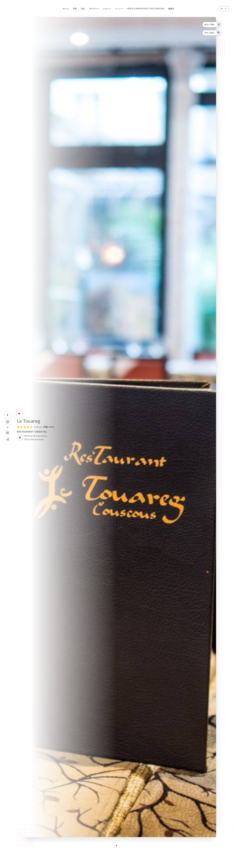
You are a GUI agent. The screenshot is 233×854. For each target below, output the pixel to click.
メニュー (119, 8)
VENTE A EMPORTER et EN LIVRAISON (145, 8)
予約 (75, 8)
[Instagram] (7, 422)
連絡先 (171, 8)
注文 (83, 8)
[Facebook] (7, 415)
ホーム (66, 8)
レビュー (107, 8)
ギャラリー (94, 8)
